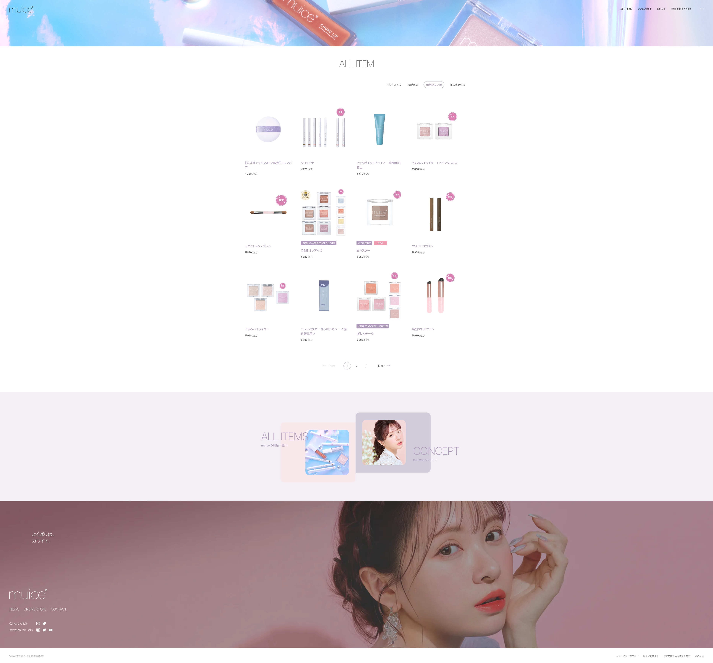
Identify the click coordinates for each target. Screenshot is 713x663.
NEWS (661, 9)
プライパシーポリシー (627, 655)
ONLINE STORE (681, 9)
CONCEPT (645, 9)
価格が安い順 (434, 84)
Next (381, 366)
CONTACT (58, 609)
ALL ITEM (626, 9)
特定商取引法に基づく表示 (676, 655)
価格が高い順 (457, 84)
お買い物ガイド (651, 655)
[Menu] (701, 9)
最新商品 (413, 84)
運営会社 (699, 655)
